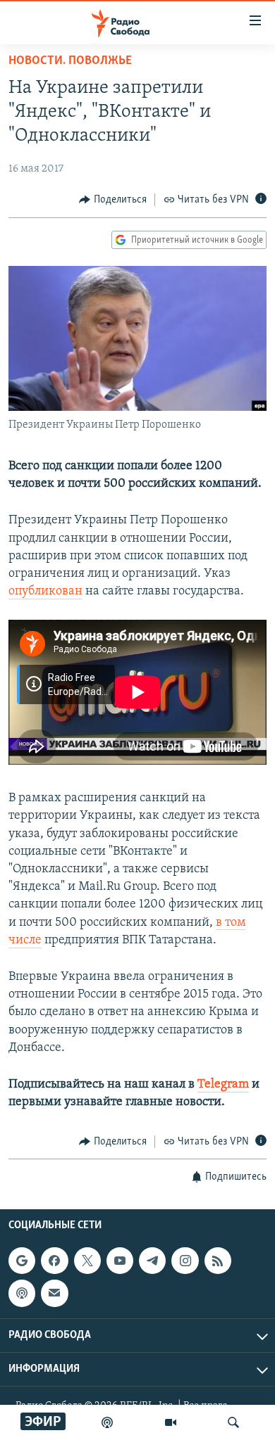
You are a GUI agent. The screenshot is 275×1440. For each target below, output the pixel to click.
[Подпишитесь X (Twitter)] (87, 1260)
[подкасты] (107, 1422)
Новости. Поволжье (70, 61)
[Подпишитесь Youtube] (119, 1260)
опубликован (45, 591)
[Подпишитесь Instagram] (184, 1260)
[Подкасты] (21, 1293)
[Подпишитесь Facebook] (54, 1260)
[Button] (113, 200)
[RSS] (217, 1260)
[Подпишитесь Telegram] (152, 1260)
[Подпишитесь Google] (21, 1260)
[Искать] (233, 1422)
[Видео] (170, 1422)
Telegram (223, 1084)
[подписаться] (54, 1293)
